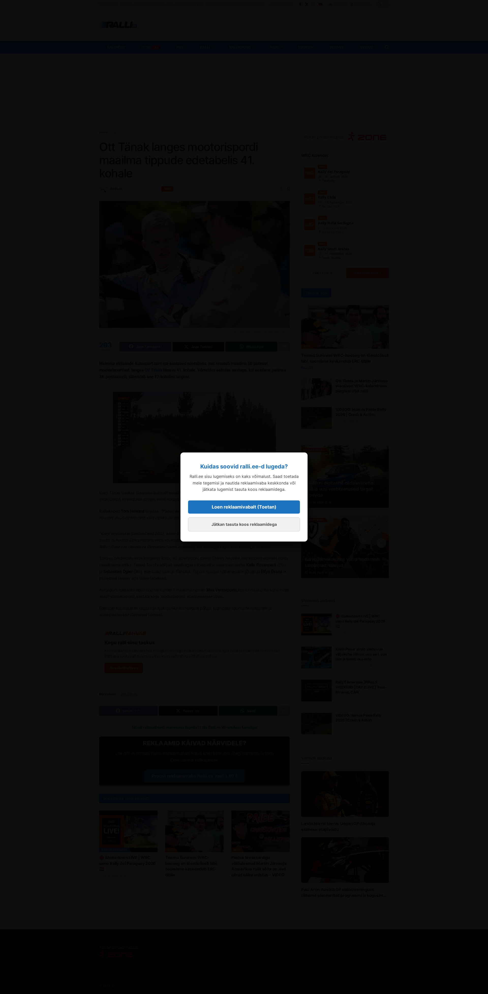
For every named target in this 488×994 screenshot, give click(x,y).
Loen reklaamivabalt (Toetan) (244, 507)
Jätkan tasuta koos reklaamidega (244, 524)
